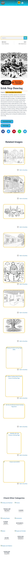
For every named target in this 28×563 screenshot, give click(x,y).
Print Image (5, 125)
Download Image (7, 121)
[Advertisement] (14, 20)
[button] (19, 2)
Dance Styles (11, 92)
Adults (7, 92)
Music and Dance (17, 92)
